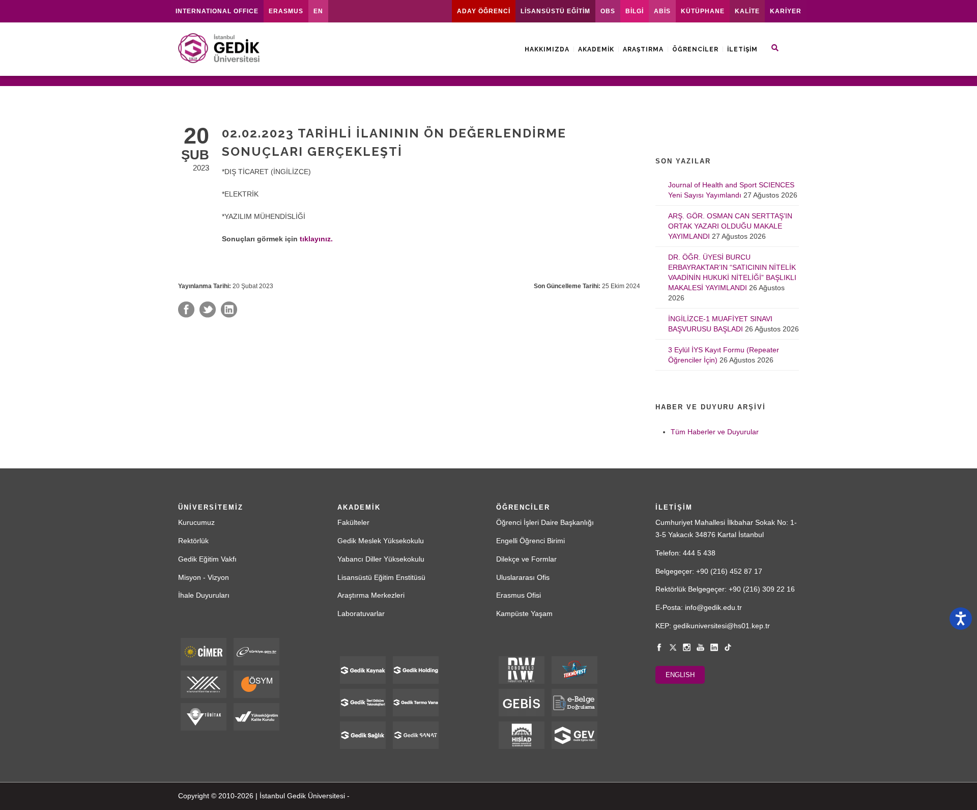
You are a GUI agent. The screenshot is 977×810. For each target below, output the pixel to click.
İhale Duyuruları (203, 595)
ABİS (662, 11)
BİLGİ (634, 11)
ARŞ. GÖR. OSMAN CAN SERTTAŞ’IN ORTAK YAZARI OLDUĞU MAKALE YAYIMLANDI (730, 226)
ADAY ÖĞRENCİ (483, 11)
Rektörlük (193, 541)
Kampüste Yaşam (524, 613)
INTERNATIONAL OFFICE (217, 11)
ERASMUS (286, 11)
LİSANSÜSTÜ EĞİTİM (555, 11)
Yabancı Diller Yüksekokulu (380, 559)
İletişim (742, 49)
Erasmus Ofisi (518, 595)
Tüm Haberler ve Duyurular (715, 432)
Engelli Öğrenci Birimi (530, 541)
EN (318, 11)
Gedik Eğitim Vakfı (207, 559)
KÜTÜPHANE (703, 11)
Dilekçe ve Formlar (526, 559)
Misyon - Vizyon (203, 577)
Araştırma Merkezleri (371, 595)
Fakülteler (353, 522)
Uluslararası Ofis (523, 577)
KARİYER (785, 11)
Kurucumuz (196, 522)
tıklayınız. (316, 239)
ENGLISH (680, 675)
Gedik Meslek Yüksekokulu (380, 541)
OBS (607, 11)
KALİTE (747, 11)
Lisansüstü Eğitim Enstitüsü (381, 577)
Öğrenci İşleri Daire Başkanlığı (545, 522)
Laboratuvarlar (361, 613)
